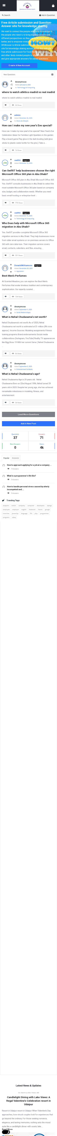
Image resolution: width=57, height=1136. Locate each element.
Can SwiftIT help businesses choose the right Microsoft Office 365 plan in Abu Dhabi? (28, 172)
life (31, 513)
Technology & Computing (26, 88)
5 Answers (15, 479)
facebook (32, 509)
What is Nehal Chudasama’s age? (21, 373)
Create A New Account (19, 65)
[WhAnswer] (29, 5)
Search (7, 15)
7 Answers (15, 469)
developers (40, 505)
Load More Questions (28, 414)
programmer (44, 513)
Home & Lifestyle (22, 121)
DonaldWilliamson (23, 265)
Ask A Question (48, 15)
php (36, 513)
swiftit (17, 160)
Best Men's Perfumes (14, 275)
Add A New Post (28, 424)
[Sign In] (53, 5)
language (24, 513)
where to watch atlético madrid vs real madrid (28, 92)
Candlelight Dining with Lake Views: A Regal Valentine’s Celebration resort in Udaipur (28, 1101)
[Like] (11, 80)
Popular (6, 458)
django (49, 505)
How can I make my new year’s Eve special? (27, 125)
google (47, 509)
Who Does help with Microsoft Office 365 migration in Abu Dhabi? (26, 225)
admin (17, 115)
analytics (6, 505)
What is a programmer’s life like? (21, 476)
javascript (15, 513)
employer (15, 509)
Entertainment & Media (24, 369)
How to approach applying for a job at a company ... (29, 465)
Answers (15, 458)
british (14, 505)
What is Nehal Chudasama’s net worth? (24, 316)
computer (31, 505)
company (22, 505)
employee (6, 509)
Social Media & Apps (23, 312)
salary (14, 517)
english (23, 509)
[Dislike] (11, 88)
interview (6, 513)
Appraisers (20, 271)
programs (6, 517)
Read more (7, 1129)
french (40, 509)
